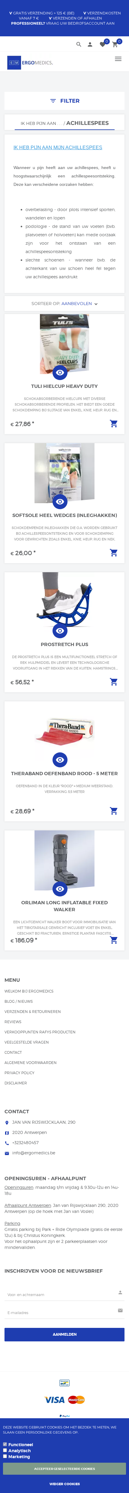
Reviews (12, 1022)
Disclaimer (15, 1083)
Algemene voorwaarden (30, 1062)
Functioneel (20, 1444)
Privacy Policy (19, 1073)
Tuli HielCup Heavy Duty (64, 386)
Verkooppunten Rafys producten (40, 1032)
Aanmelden (64, 1334)
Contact (13, 1052)
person (90, 44)
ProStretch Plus (64, 644)
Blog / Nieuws (18, 1001)
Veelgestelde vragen (26, 1042)
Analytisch (19, 1450)
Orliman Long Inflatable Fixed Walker (64, 906)
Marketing (19, 1456)
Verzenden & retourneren (32, 1011)
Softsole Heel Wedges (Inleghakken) (64, 515)
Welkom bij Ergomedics (28, 991)
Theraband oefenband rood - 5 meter (64, 773)
